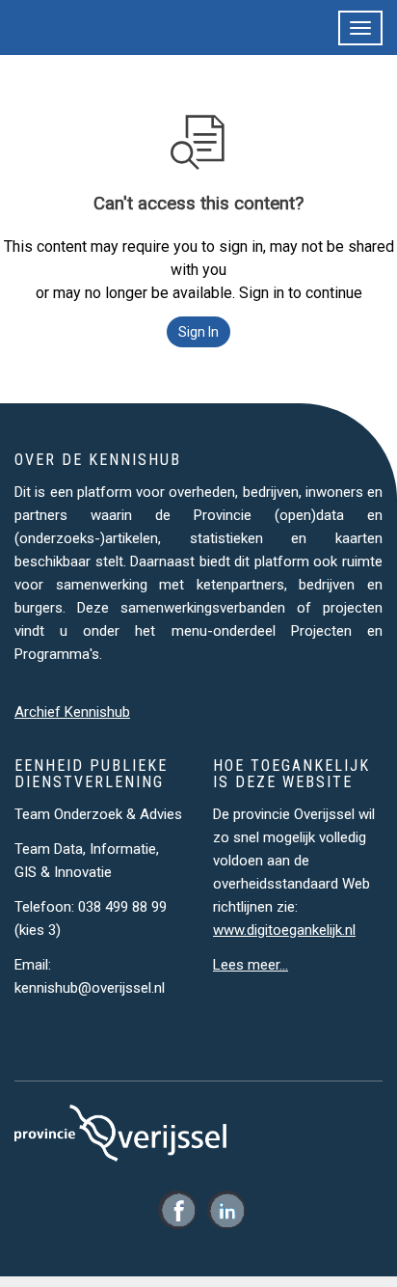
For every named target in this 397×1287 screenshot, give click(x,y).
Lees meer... (250, 964)
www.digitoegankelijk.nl (284, 930)
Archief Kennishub (72, 712)
